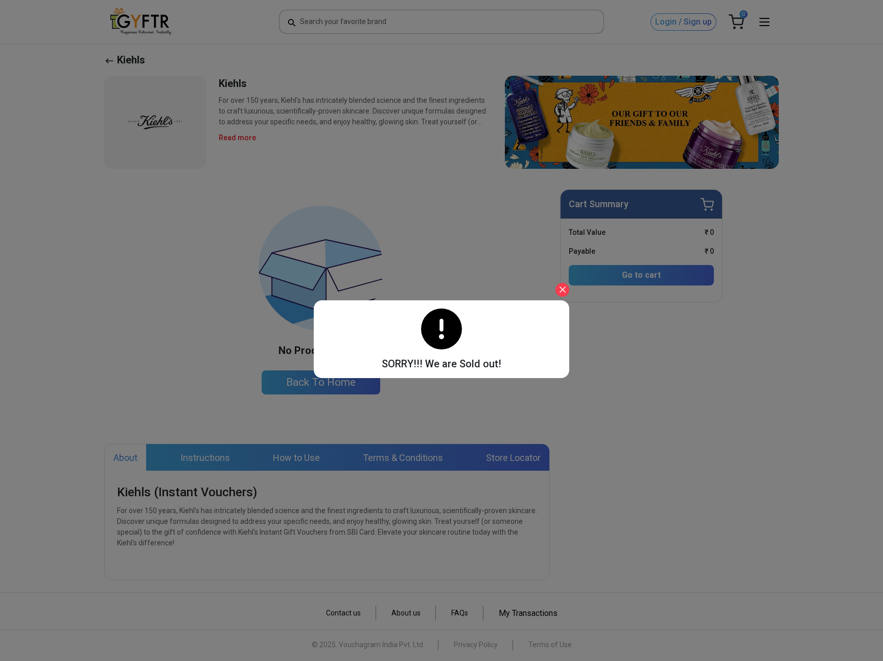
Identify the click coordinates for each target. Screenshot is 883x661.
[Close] (562, 290)
